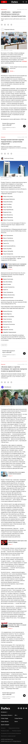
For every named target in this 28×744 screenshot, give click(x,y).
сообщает (24, 61)
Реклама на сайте (5, 730)
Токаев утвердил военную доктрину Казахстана (18, 67)
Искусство (3, 364)
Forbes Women (5, 721)
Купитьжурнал (4, 2)
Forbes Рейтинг (19, 718)
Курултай (4, 344)
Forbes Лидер (4, 718)
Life (15, 715)
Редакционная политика (14, 728)
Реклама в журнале (16, 730)
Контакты (3, 728)
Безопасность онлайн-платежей (8, 736)
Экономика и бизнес (6, 715)
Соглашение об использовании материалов (11, 733)
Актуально (3, 137)
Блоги (16, 721)
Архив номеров (5, 724)
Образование (4, 9)
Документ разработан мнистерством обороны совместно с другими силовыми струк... (13, 71)
